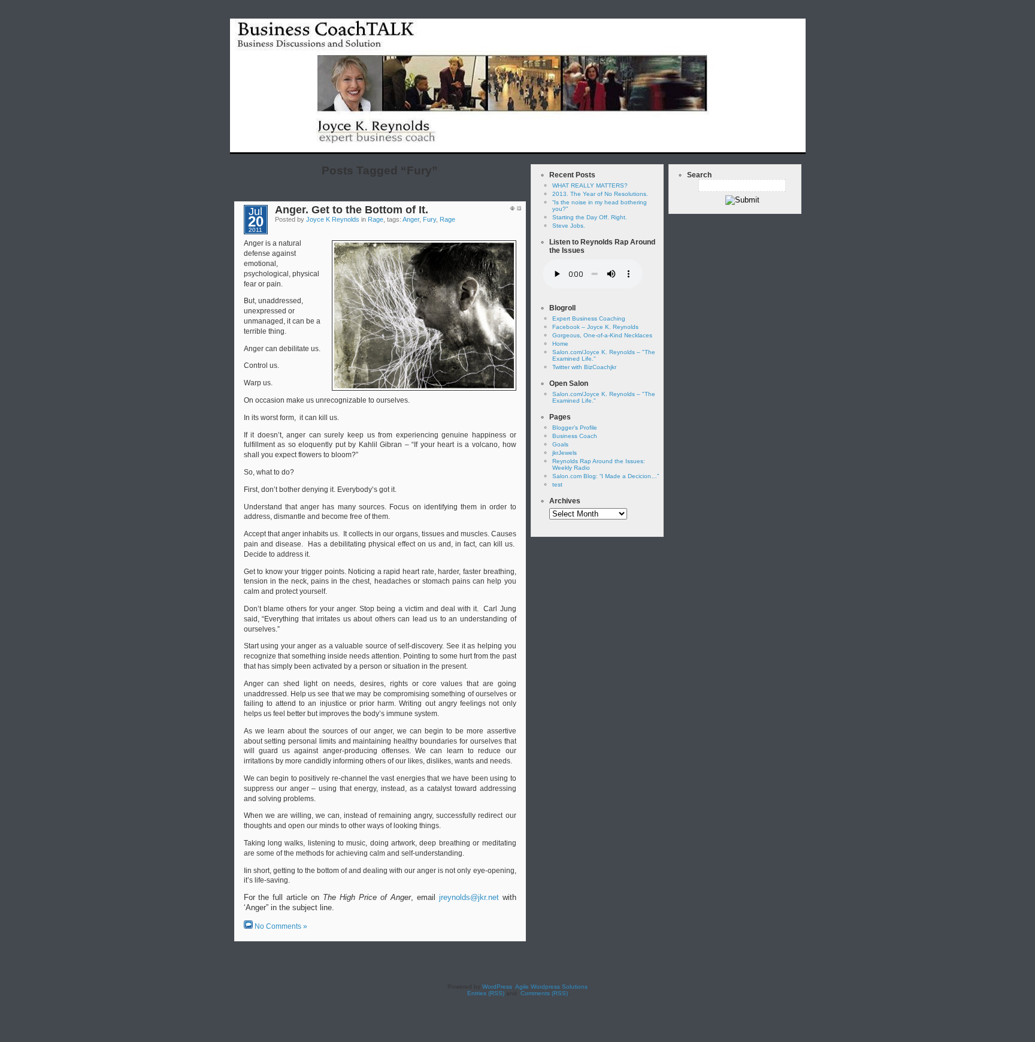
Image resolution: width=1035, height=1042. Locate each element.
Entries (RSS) (484, 993)
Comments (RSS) (543, 993)
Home (580, 145)
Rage (375, 219)
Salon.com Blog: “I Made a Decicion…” (605, 476)
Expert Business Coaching (588, 318)
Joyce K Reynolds (332, 219)
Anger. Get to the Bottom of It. (351, 210)
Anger (410, 219)
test (611, 145)
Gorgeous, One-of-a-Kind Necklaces (602, 335)
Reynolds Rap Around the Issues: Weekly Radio (715, 145)
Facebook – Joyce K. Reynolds (595, 327)
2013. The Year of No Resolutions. (600, 194)
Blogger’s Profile (574, 427)
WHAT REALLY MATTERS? (590, 185)
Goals (560, 444)
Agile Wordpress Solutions (551, 986)
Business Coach (574, 436)
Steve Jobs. (568, 225)
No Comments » (281, 926)
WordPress (497, 986)
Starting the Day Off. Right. (589, 217)
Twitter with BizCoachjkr (584, 367)
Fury (429, 219)
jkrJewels (564, 452)
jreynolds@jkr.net (469, 897)
